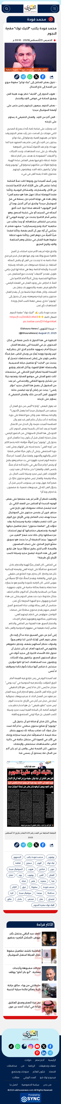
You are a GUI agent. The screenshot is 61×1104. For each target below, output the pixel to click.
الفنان (51, 875)
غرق (24, 887)
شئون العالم (39, 1071)
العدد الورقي (29, 1077)
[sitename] (30, 1035)
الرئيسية (52, 1060)
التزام (14, 887)
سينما (39, 893)
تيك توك (50, 863)
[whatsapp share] (29, 76)
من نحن (47, 1084)
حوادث (28, 1060)
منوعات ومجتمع (20, 1071)
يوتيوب (30, 875)
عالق (9, 899)
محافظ (50, 893)
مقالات (15, 1077)
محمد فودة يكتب (35, 857)
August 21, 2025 (47, 333)
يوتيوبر (51, 857)
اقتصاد (52, 1071)
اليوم (39, 863)
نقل (41, 899)
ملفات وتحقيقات (47, 1065)
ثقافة (18, 863)
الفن (41, 875)
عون (52, 869)
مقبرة (43, 881)
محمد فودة (48, 887)
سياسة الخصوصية (30, 1084)
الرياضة (31, 1065)
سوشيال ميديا (25, 893)
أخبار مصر (39, 1060)
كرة (12, 893)
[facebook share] (42, 76)
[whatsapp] (16, 76)
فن (22, 1065)
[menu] (54, 8)
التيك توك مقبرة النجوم (44, 905)
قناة (24, 881)
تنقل (11, 875)
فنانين (42, 869)
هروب (30, 869)
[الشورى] (30, 9)
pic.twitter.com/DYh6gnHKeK (39, 321)
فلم (33, 881)
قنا (53, 881)
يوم (20, 875)
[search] (6, 8)
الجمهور (17, 857)
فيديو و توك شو (48, 1077)
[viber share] (23, 76)
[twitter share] (36, 76)
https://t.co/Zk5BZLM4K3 (24, 317)
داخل (19, 899)
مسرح (29, 863)
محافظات (12, 1065)
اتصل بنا (14, 1084)
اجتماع (51, 899)
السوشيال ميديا (16, 869)
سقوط (34, 887)
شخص (30, 899)
